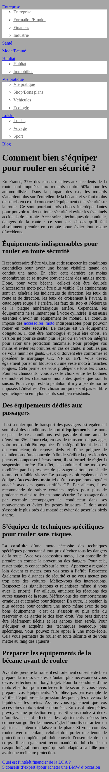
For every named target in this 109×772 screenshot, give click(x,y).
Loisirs (8, 115)
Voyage (20, 128)
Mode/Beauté (14, 50)
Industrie (21, 35)
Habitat (8, 58)
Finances (21, 27)
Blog (6, 144)
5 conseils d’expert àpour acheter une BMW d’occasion (51, 767)
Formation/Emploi (29, 19)
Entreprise (11, 6)
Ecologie (21, 107)
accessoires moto (39, 323)
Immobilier (23, 71)
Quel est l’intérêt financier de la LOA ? (36, 762)
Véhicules (22, 100)
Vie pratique (13, 79)
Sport (18, 136)
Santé (7, 43)
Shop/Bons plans (28, 92)
